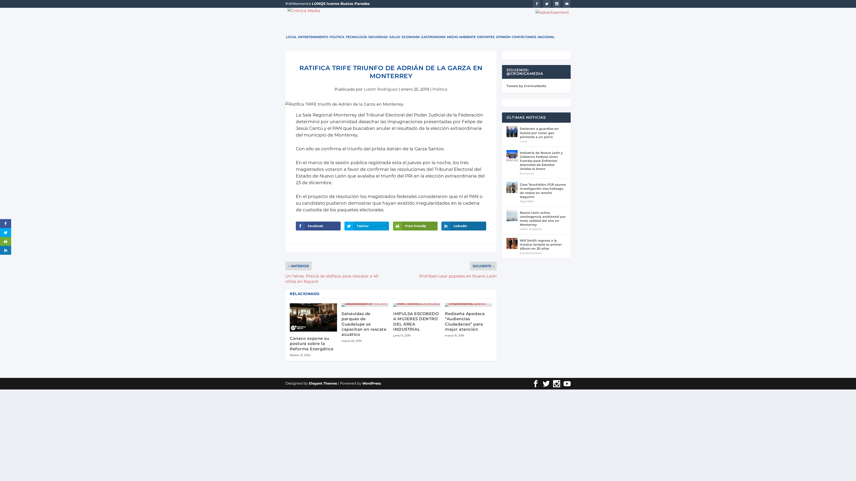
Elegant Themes (323, 383)
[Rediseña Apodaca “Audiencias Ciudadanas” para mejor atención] (468, 305)
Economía (411, 37)
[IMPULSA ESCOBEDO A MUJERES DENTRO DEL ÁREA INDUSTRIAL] (416, 305)
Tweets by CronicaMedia (526, 86)
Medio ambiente (461, 37)
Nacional (546, 37)
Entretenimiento (313, 37)
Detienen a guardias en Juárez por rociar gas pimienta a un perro (539, 133)
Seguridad (378, 37)
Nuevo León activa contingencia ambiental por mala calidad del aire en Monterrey (543, 219)
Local (291, 37)
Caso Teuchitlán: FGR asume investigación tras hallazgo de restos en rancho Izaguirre (543, 191)
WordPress (371, 383)
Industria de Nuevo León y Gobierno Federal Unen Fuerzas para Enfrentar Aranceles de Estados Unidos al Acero (541, 161)
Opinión (503, 37)
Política (337, 37)
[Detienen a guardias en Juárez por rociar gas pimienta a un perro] (512, 131)
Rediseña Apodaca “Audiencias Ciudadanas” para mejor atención (465, 321)
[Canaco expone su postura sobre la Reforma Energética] (313, 317)
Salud (394, 37)
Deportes (486, 37)
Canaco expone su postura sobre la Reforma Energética (311, 343)
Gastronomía (433, 37)
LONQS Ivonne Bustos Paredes (341, 4)
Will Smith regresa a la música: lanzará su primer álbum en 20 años (541, 244)
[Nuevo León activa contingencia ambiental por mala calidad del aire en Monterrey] (512, 215)
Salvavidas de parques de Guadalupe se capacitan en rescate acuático (364, 324)
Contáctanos (524, 37)
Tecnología (356, 37)
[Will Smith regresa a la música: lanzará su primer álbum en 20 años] (512, 243)
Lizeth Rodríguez (381, 89)
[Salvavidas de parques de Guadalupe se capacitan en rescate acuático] (365, 305)
